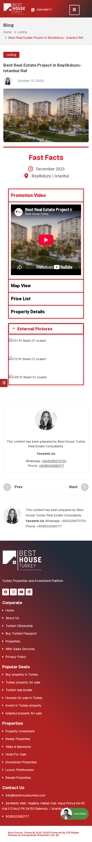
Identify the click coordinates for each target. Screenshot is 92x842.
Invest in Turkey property (24, 705)
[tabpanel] (46, 240)
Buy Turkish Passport (21, 633)
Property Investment (20, 731)
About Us (12, 618)
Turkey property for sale (23, 682)
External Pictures (34, 328)
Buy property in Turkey (22, 674)
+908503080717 (51, 466)
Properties (13, 641)
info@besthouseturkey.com (25, 795)
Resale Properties (18, 778)
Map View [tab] (21, 285)
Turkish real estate (19, 690)
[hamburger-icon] (74, 10)
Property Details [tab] (28, 311)
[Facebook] (5, 592)
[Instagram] (13, 592)
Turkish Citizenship (19, 626)
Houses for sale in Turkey (24, 698)
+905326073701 (54, 461)
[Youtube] (21, 592)
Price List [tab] (21, 298)
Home (7, 32)
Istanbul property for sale (24, 713)
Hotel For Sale (16, 754)
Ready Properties (18, 739)
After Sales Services (20, 649)
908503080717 (17, 816)
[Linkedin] (29, 592)
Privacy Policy (16, 657)
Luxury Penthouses (20, 770)
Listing (22, 32)
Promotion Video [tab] (28, 195)
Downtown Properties (21, 762)
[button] (46, 329)
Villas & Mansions (18, 747)
